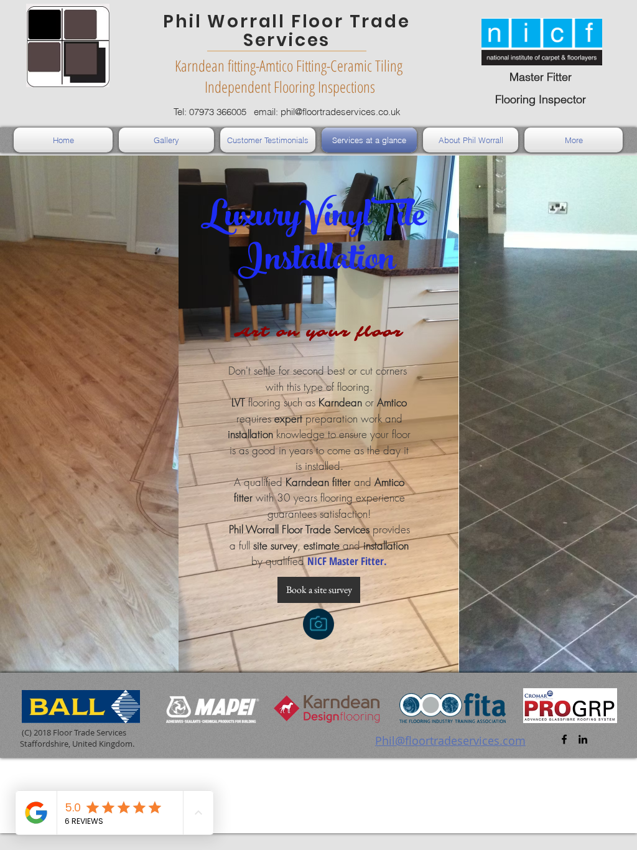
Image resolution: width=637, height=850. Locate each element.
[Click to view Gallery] (318, 624)
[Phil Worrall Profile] (583, 739)
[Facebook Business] (564, 739)
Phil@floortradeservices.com (450, 740)
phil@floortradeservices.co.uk (341, 112)
